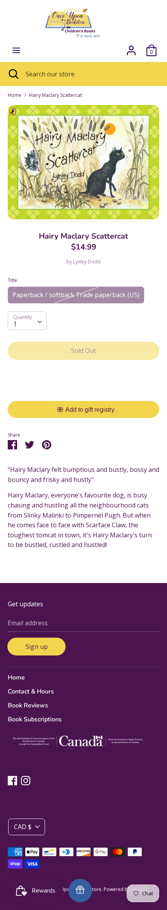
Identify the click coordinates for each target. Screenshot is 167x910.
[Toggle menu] (16, 50)
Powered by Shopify (126, 889)
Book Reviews (28, 705)
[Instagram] (25, 780)
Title (12, 280)
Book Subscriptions (35, 719)
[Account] (131, 47)
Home (16, 677)
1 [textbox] (15, 324)
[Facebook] (12, 780)
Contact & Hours (31, 691)
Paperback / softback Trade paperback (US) (75, 295)
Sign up (37, 646)
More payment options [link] (84, 392)
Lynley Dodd (87, 261)
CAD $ (22, 826)
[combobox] (27, 320)
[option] (83, 162)
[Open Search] (13, 74)
